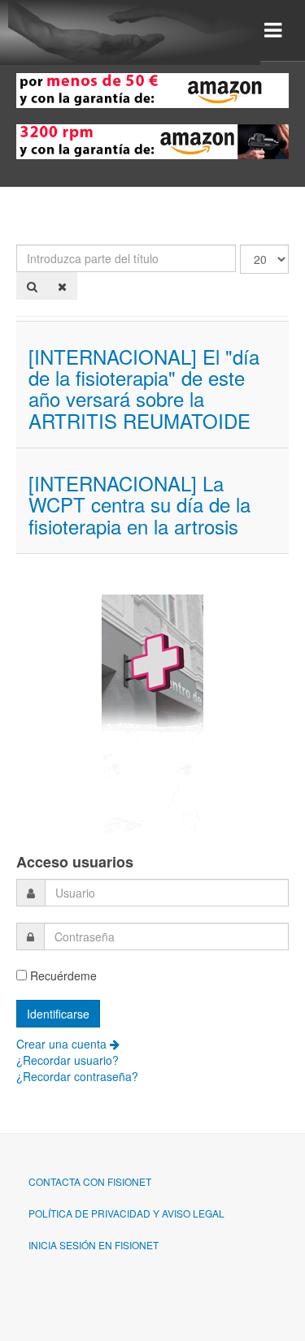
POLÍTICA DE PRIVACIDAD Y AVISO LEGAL (126, 1213)
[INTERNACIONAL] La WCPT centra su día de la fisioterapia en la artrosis (139, 504)
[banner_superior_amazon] (152, 88)
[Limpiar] (62, 286)
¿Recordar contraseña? (77, 1076)
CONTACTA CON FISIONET (89, 1181)
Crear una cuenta (63, 1044)
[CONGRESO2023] (152, 715)
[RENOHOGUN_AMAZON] (152, 140)
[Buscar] (32, 286)
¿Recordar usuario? (67, 1060)
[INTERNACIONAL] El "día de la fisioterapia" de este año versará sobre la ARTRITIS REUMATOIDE (143, 388)
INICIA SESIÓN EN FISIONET (93, 1245)
